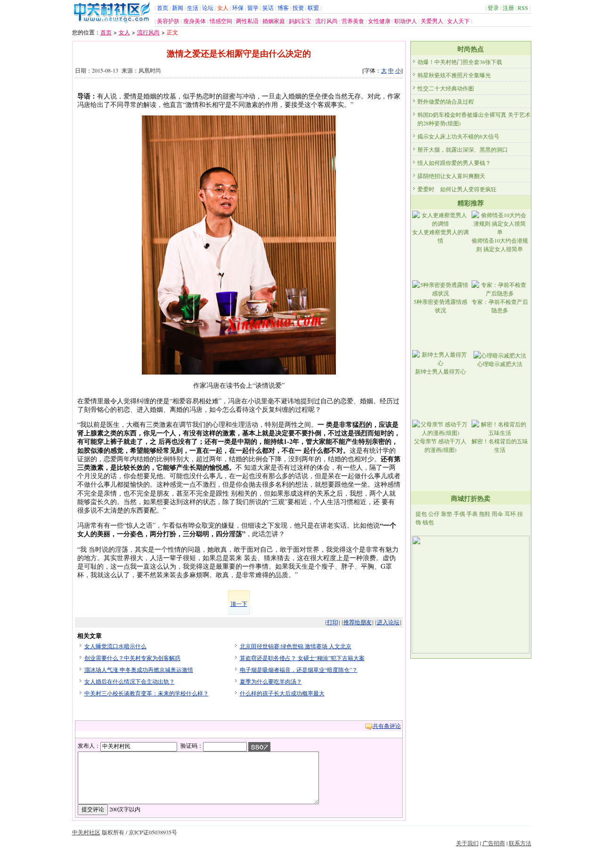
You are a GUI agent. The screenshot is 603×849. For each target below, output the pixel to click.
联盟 (313, 7)
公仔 (434, 513)
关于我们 (467, 843)
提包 (421, 513)
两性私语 (247, 20)
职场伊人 (405, 20)
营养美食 (353, 20)
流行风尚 (326, 20)
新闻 (177, 7)
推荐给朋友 (357, 622)
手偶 (459, 513)
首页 (162, 7)
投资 (298, 7)
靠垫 (446, 513)
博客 (283, 7)
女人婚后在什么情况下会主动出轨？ (129, 681)
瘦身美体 (194, 20)
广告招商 (493, 843)
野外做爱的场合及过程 (445, 101)
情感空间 (221, 20)
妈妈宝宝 (300, 20)
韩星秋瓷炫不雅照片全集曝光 (454, 75)
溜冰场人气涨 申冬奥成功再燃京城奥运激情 (138, 669)
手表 (472, 513)
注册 (508, 7)
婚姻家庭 (273, 20)
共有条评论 (387, 725)
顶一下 (238, 603)
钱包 (428, 522)
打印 (332, 622)
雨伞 (497, 513)
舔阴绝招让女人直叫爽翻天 (451, 176)
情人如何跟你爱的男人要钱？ (454, 162)
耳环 (510, 513)
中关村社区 (86, 832)
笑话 (268, 7)
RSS (523, 7)
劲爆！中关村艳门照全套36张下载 (459, 61)
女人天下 (458, 20)
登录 (493, 7)
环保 (238, 7)
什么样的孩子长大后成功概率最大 (282, 693)
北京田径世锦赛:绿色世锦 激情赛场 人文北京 (295, 646)
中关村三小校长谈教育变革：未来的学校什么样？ (146, 693)
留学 (253, 7)
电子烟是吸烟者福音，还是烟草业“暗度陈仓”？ (299, 669)
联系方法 (520, 843)
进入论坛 (388, 622)
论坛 (207, 7)
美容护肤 (168, 20)
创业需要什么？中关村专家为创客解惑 (132, 657)
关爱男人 (432, 20)
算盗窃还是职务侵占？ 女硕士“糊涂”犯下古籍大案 (302, 657)
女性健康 (379, 20)
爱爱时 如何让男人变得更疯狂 (457, 189)
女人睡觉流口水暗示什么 (115, 646)
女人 (222, 7)
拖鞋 (484, 513)
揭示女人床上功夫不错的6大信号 (458, 136)
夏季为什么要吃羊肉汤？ (271, 681)
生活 (192, 7)
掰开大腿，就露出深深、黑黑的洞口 (462, 149)
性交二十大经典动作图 (445, 88)
